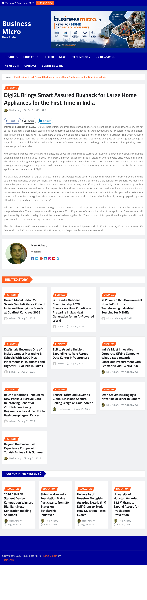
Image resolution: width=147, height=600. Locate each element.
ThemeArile (8, 559)
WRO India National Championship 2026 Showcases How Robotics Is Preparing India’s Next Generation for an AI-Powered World (73, 310)
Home (7, 76)
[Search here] (144, 56)
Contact (30, 65)
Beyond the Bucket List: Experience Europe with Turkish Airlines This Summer (24, 448)
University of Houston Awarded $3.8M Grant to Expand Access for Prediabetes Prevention (126, 504)
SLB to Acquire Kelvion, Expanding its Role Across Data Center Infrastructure (71, 353)
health (49, 57)
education (31, 57)
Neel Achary (15, 110)
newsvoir (12, 65)
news (63, 57)
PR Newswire (105, 57)
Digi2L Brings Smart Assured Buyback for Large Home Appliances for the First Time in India (60, 76)
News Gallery (50, 555)
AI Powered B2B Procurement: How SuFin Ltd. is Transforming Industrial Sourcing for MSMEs (122, 306)
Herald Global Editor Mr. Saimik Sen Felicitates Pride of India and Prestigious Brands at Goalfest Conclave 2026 (25, 306)
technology (81, 57)
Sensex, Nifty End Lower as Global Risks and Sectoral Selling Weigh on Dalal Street (73, 399)
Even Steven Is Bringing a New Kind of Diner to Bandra (120, 397)
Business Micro (16, 27)
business (11, 57)
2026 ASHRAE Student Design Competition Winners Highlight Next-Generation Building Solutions (18, 504)
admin (12, 318)
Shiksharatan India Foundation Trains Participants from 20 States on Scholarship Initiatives (55, 504)
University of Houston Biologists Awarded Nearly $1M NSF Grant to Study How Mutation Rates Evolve (91, 504)
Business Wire (52, 65)
